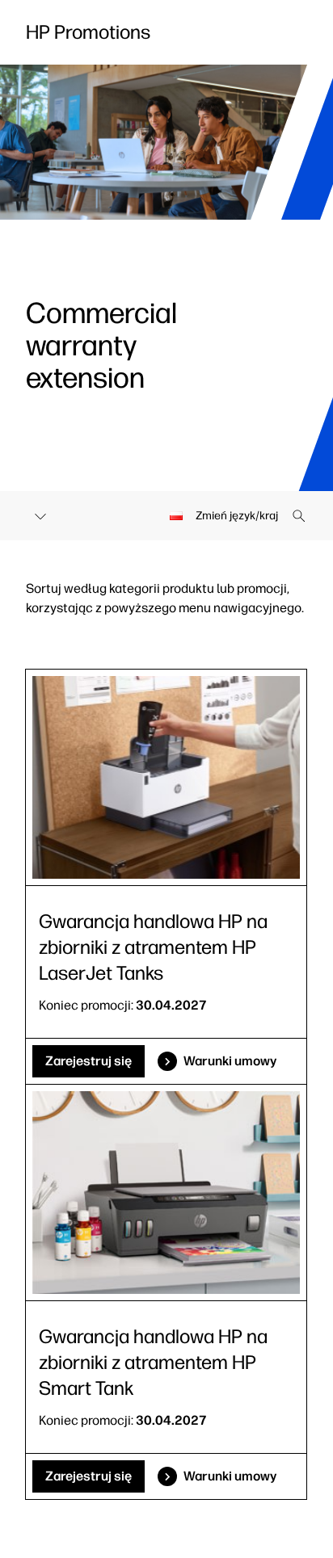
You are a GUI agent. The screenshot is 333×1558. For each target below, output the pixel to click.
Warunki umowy (229, 1061)
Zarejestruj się (88, 1061)
